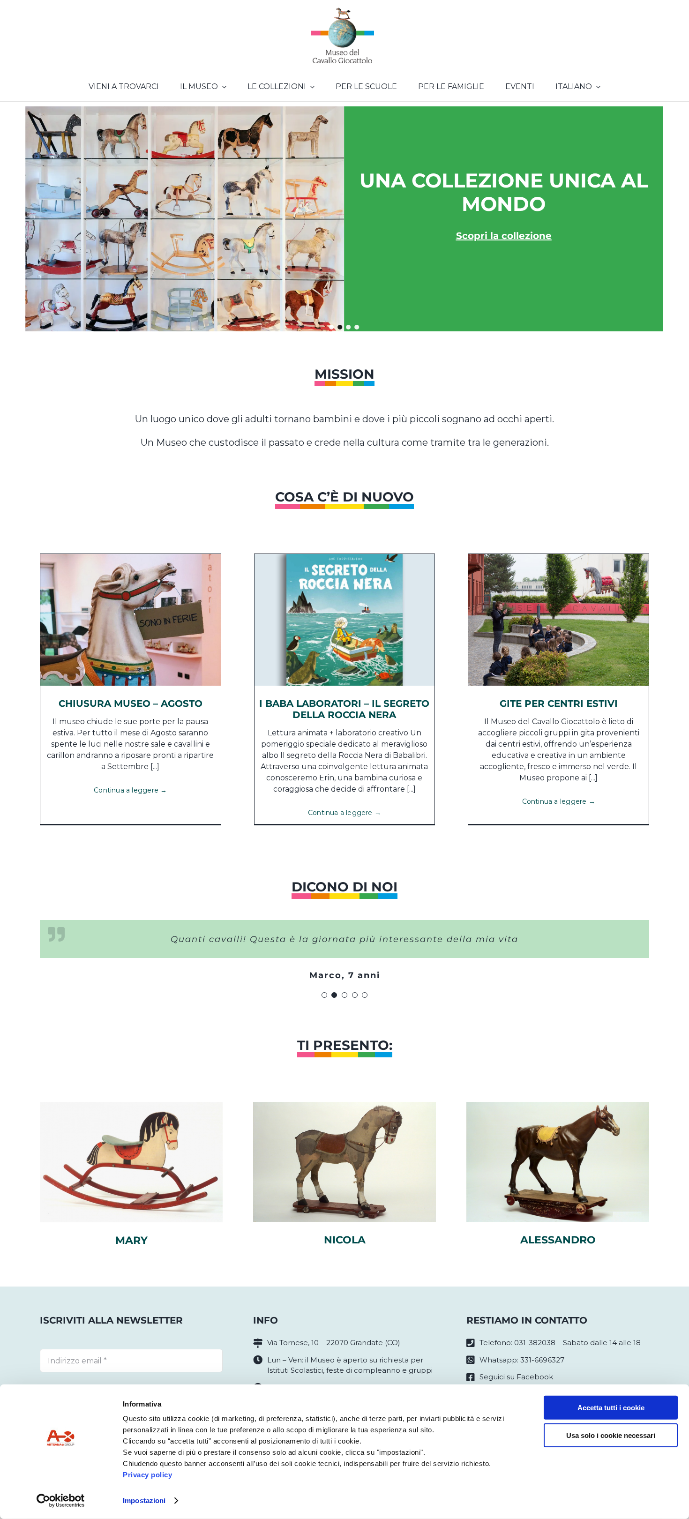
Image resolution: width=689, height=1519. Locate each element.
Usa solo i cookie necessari (610, 1435)
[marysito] (131, 1105)
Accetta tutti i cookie (610, 1408)
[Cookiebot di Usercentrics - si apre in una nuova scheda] (61, 1501)
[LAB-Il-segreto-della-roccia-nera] (345, 557)
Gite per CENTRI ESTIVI (559, 703)
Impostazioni (144, 1500)
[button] (332, 327)
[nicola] (344, 1105)
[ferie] (130, 557)
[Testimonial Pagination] (324, 995)
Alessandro (558, 1240)
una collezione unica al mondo (503, 192)
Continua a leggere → (130, 790)
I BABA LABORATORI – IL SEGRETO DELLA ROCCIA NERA (344, 709)
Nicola (345, 1240)
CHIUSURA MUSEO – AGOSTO (130, 703)
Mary (131, 1240)
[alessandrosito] (557, 1105)
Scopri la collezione (504, 235)
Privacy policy (147, 1475)
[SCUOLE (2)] (558, 557)
